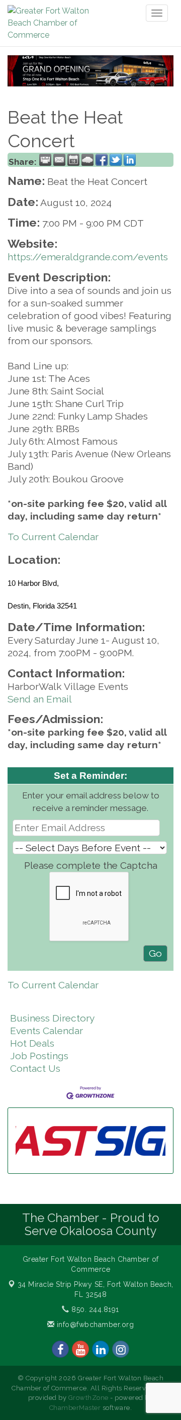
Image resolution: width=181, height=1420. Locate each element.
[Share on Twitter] (116, 160)
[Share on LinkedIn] (130, 160)
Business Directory (52, 1018)
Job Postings (39, 1055)
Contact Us (35, 1068)
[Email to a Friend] (59, 160)
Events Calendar (46, 1030)
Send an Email (40, 698)
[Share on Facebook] (102, 160)
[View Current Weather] (87, 160)
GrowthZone (88, 1397)
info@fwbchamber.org (94, 1325)
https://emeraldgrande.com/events (88, 256)
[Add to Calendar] (73, 160)
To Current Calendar (53, 536)
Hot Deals (32, 1043)
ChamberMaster (75, 1407)
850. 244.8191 (94, 1309)
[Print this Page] (45, 160)
